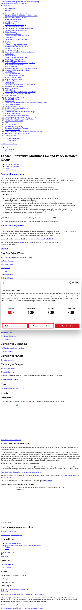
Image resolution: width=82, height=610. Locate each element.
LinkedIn (49, 481)
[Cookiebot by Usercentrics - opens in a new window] (71, 282)
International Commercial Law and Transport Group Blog (23, 545)
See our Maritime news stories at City (12, 388)
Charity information (14, 594)
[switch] (31, 312)
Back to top (4, 556)
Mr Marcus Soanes (7, 264)
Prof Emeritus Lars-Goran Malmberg (12, 348)
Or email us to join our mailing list (11, 535)
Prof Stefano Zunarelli (8, 368)
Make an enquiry (6, 567)
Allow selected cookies (41, 326)
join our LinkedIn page (24, 242)
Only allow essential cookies (15, 326)
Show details (71, 320)
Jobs (2, 594)
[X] (2, 554)
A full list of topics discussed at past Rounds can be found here (20, 472)
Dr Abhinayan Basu (7, 351)
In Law (7, 549)
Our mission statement (12, 174)
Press (22, 594)
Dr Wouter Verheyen (7, 360)
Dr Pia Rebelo (51, 239)
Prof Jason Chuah (6, 257)
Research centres (6, 5)
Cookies (35, 594)
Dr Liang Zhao (6, 339)
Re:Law (7, 547)
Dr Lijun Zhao (5, 268)
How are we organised (12, 225)
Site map (41, 594)
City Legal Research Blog (13, 543)
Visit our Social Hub (7, 552)
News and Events (9, 379)
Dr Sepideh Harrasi (7, 278)
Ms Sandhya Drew (7, 274)
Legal (6, 594)
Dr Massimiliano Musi (8, 372)
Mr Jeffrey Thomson (7, 261)
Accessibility (28, 594)
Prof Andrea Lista (6, 333)
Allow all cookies (67, 326)
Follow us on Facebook (10, 531)
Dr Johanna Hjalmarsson (8, 336)
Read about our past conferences (11, 440)
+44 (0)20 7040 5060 (7, 564)
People (4, 248)
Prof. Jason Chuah (39, 239)
